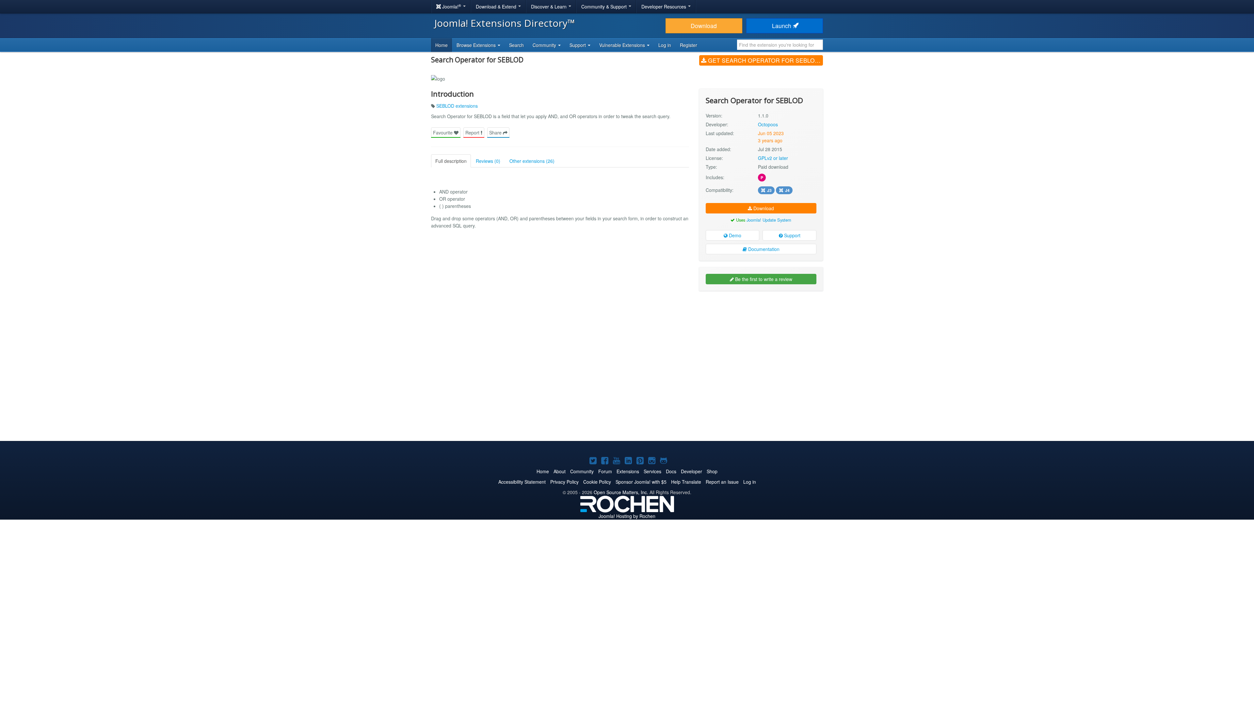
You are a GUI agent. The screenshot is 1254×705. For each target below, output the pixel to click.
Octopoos (768, 124)
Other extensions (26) (532, 161)
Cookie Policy (597, 481)
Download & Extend (497, 6)
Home (441, 45)
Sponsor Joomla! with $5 (641, 481)
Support (791, 235)
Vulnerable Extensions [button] (622, 45)
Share (496, 132)
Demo (734, 235)
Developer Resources (664, 6)
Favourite (443, 132)
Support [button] (578, 45)
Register (688, 45)
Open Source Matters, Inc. (621, 492)
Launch (782, 26)
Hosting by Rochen (627, 516)
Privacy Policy (564, 481)
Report (473, 132)
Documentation (763, 249)
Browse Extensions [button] (477, 45)
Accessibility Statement (522, 481)
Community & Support (604, 6)
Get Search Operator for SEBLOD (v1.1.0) (764, 60)
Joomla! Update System (769, 220)
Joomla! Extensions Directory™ (504, 23)
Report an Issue (722, 481)
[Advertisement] (761, 338)
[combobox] (780, 44)
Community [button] (545, 45)
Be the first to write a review (763, 279)
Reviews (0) (488, 161)
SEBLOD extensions (457, 105)
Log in (664, 45)
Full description (451, 161)
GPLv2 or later (773, 158)
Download (704, 26)
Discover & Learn (549, 6)
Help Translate (686, 481)
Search (516, 45)
